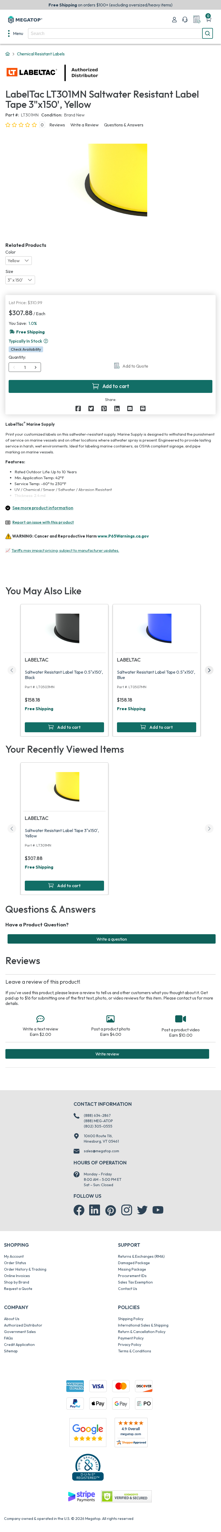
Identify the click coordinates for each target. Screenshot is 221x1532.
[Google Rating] (88, 1432)
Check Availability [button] (26, 349)
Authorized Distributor (23, 1325)
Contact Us (127, 1288)
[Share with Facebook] (78, 408)
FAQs (8, 1338)
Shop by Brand (16, 1282)
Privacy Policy (129, 1344)
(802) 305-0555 (98, 1126)
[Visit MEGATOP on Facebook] (79, 1210)
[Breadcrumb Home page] (7, 54)
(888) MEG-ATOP (98, 1120)
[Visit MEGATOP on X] (142, 1210)
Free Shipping (39, 708)
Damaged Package (134, 1262)
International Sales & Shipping (143, 1325)
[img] (98, 73)
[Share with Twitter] (91, 408)
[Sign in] (174, 19)
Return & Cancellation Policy (141, 1331)
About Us (11, 1318)
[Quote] (196, 19)
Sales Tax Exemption (135, 1282)
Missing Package (132, 1269)
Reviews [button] (57, 125)
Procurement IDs (132, 1275)
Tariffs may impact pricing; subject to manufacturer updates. (65, 550)
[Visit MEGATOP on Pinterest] (110, 1210)
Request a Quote (18, 1288)
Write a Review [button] (84, 125)
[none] (15, 33)
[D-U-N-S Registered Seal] (88, 1467)
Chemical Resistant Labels (41, 53)
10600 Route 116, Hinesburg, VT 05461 (101, 1138)
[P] (143, 408)
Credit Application (19, 1344)
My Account (14, 1256)
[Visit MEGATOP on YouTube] (158, 1210)
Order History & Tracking (25, 1269)
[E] (130, 408)
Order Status (15, 1262)
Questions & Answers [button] (123, 125)
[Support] (185, 19)
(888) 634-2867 (97, 1115)
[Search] (207, 33)
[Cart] (208, 19)
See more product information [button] (42, 507)
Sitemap (11, 1351)
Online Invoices (17, 1275)
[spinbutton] (25, 367)
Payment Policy (131, 1338)
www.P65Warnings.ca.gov (123, 536)
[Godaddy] (81, 1496)
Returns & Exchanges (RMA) (141, 1256)
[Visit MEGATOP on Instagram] (126, 1210)
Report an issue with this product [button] (43, 522)
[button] (46, 341)
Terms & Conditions (134, 1351)
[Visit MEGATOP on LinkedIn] (94, 1210)
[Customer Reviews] (131, 1432)
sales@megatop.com (101, 1151)
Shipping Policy (130, 1318)
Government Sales (20, 1331)
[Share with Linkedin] (117, 408)
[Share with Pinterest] (104, 408)
